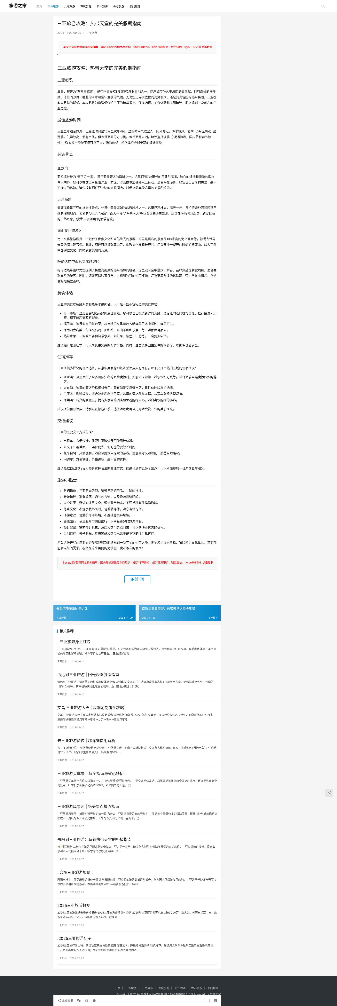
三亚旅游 (53, 6)
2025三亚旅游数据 (73, 905)
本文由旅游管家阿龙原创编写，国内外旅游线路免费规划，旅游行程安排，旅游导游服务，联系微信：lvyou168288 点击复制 (136, 562)
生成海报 (67, 1000)
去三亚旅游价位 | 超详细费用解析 (86, 740)
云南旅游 (69, 6)
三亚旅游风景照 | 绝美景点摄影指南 (88, 806)
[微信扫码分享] (78, 1000)
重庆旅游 (85, 6)
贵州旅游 (102, 6)
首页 (39, 6)
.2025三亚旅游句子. (75, 938)
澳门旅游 (134, 6)
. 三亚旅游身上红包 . (75, 642)
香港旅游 (118, 6)
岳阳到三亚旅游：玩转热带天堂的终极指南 (94, 839)
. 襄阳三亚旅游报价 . (75, 872)
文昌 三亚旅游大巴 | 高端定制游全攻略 (90, 707)
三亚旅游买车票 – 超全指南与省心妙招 (90, 773)
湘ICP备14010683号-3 (178, 994)
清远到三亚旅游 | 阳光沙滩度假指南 (88, 674)
